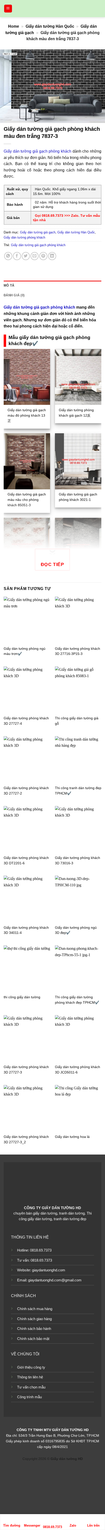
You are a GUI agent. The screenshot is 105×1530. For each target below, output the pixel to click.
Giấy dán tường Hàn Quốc (50, 26)
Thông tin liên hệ (30, 1377)
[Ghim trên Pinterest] (43, 256)
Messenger (32, 1525)
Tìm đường (11, 1525)
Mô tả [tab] (9, 285)
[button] (8, 9)
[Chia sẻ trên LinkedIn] (52, 256)
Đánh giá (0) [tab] (14, 295)
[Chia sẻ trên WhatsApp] (8, 256)
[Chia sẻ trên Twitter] (26, 256)
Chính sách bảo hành (34, 1328)
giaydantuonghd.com (48, 1270)
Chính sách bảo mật (33, 1339)
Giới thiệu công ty (31, 1367)
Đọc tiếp (52, 564)
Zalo (73, 1525)
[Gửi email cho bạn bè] (35, 256)
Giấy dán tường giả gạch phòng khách (37, 151)
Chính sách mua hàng (34, 1309)
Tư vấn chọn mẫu (31, 1387)
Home (13, 26)
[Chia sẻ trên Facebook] (17, 256)
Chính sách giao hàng (34, 1319)
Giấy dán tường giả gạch (37, 232)
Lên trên (93, 1525)
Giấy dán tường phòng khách (24, 237)
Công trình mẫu (29, 1397)
